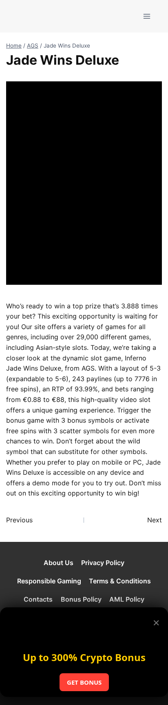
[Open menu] (146, 16)
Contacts (38, 599)
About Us (58, 563)
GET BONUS (84, 682)
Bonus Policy (81, 599)
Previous (19, 520)
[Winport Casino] (38, 16)
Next (154, 520)
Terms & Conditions (120, 581)
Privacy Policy (102, 563)
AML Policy (126, 599)
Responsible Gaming (49, 581)
